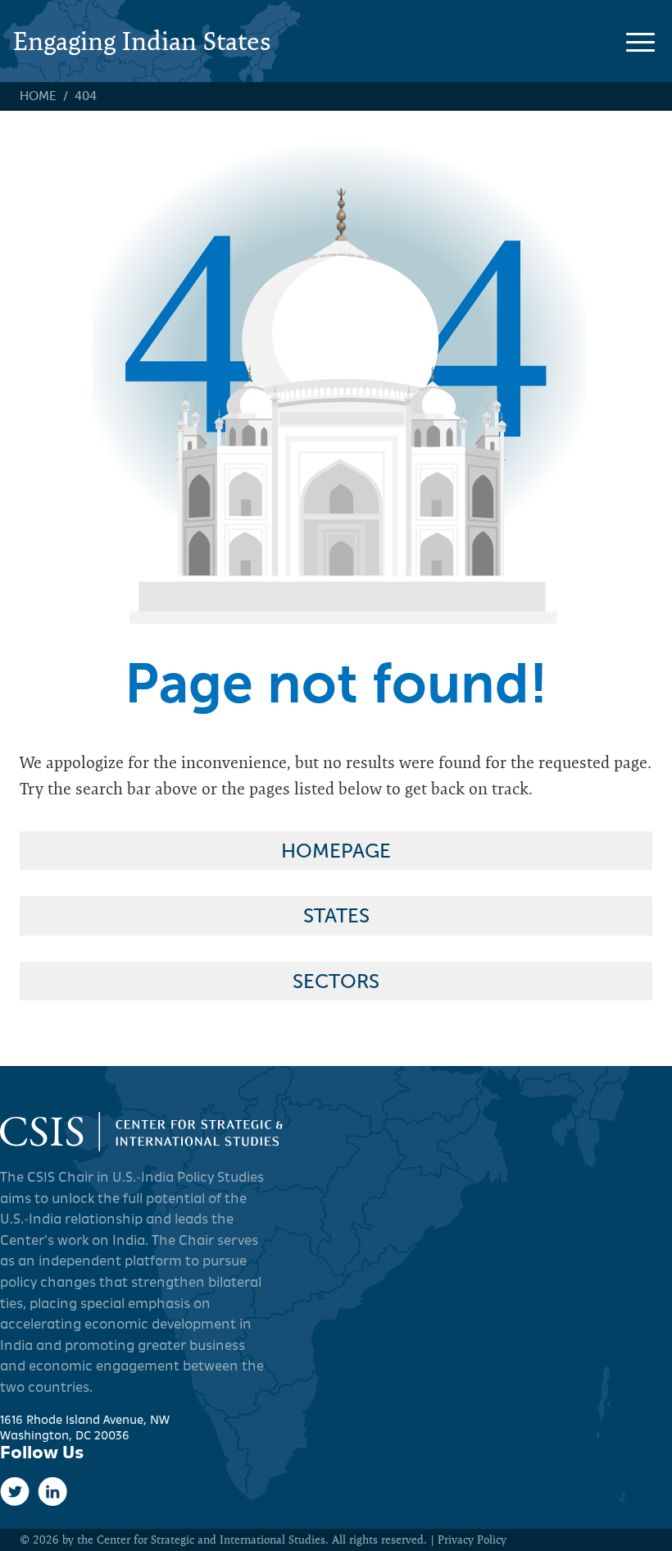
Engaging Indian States (142, 41)
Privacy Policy (472, 1539)
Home (38, 96)
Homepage (336, 850)
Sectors (336, 981)
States (336, 915)
